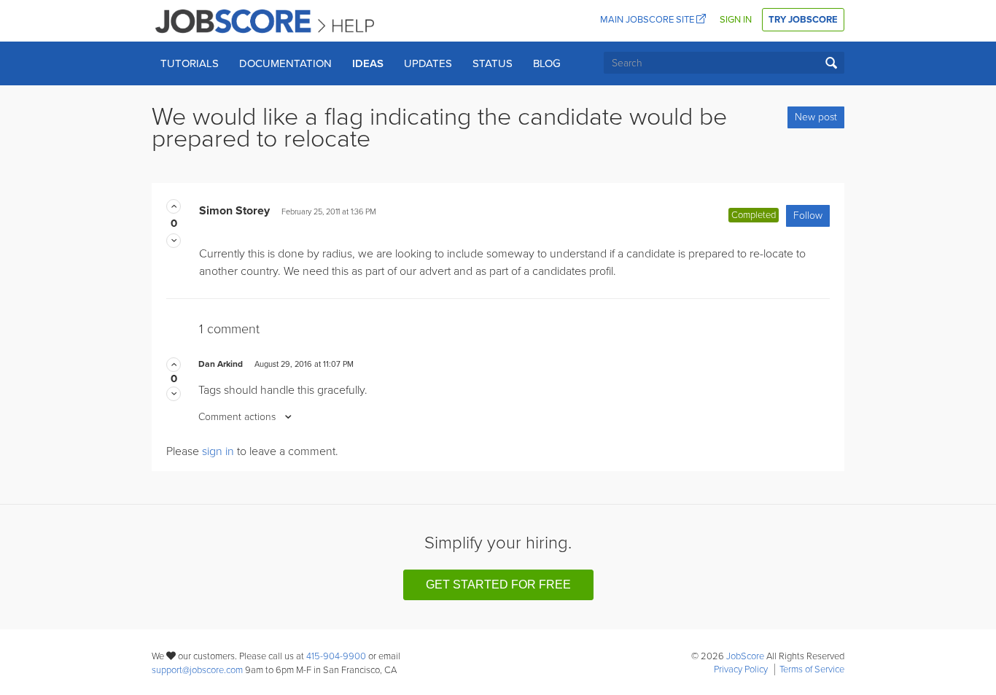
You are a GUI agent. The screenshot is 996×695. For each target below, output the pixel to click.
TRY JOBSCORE (803, 20)
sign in (218, 451)
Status (492, 63)
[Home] (266, 20)
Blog (547, 63)
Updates (428, 63)
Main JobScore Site (648, 20)
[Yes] (173, 206)
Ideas (368, 63)
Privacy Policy (741, 669)
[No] (173, 240)
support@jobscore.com (197, 670)
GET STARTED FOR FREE (498, 584)
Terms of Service (811, 669)
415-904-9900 (336, 656)
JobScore (745, 656)
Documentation (285, 63)
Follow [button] (807, 215)
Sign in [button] (736, 20)
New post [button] (816, 117)
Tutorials (189, 63)
